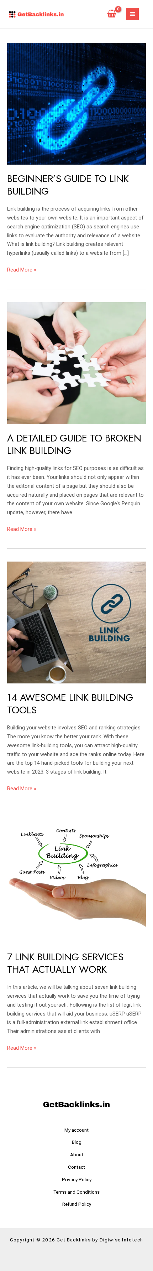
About (76, 1154)
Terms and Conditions (76, 1192)
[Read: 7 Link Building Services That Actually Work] (76, 881)
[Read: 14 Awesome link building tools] (76, 622)
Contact (76, 1167)
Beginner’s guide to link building (68, 185)
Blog (76, 1142)
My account (76, 1130)
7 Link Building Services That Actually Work (65, 963)
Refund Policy (76, 1204)
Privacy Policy (76, 1179)
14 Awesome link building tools (70, 704)
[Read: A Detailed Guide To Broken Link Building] (76, 363)
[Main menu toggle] (132, 14)
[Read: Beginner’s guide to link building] (76, 103)
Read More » (21, 269)
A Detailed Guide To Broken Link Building (74, 444)
